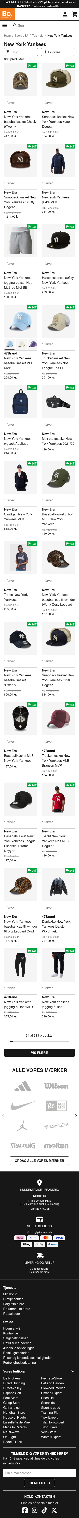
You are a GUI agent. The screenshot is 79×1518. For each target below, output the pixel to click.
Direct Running (14, 1383)
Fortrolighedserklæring (19, 1362)
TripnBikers (49, 1427)
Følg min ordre (13, 1303)
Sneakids (48, 1402)
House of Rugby (15, 1417)
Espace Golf (12, 1392)
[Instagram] (34, 1511)
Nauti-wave (11, 1432)
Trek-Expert (49, 1417)
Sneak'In (47, 1397)
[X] (54, 1511)
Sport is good (50, 1407)
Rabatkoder (11, 1313)
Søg (21, 25)
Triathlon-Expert (52, 1422)
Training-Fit (49, 1412)
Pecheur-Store (51, 1378)
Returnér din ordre (39, 1272)
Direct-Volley (12, 1388)
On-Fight (9, 1436)
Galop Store (11, 1402)
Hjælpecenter (13, 1299)
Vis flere (39, 1052)
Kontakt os (39, 1195)
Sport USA (21, 35)
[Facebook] (25, 1511)
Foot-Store (10, 1397)
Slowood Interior (53, 1388)
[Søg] (14, 25)
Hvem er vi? (11, 1328)
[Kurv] (75, 14)
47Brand (10, 353)
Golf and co (11, 1407)
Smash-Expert (51, 1392)
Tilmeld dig (39, 1483)
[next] (76, 1115)
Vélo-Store (48, 1432)
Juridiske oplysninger (18, 1347)
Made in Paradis (15, 1427)
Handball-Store (14, 1412)
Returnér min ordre (16, 1308)
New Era (10, 111)
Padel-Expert (12, 1441)
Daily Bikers (12, 1378)
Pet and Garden (52, 1383)
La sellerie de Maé (16, 1422)
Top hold (37, 35)
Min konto (10, 1294)
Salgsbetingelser (15, 1338)
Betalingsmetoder (16, 1352)
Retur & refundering (17, 1343)
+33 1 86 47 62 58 (40, 1209)
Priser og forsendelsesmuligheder (27, 1357)
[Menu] (5, 25)
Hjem (7, 35)
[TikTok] (44, 1511)
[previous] (3, 1115)
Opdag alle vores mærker (39, 1160)
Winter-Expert (51, 1436)
